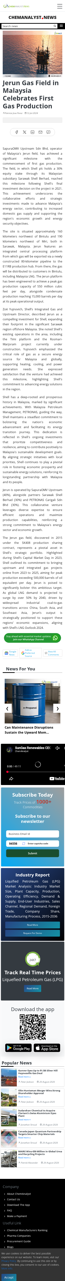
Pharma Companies (18, 1235)
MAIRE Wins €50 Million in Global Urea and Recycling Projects (40, 1153)
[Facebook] (17, 132)
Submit (32, 853)
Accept (9, 1277)
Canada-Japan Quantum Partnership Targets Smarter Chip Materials (39, 1133)
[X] (25, 132)
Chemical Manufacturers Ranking (26, 1230)
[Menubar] (59, 6)
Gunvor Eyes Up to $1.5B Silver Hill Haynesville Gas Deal (38, 1072)
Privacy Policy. (9, 1261)
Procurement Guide (18, 1241)
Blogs (10, 1247)
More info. (7, 1268)
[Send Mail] (40, 132)
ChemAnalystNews (32, 17)
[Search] (55, 26)
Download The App (18, 1205)
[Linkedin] (32, 132)
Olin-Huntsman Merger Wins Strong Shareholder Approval (39, 1092)
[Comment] (48, 132)
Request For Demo (32, 933)
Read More (32, 988)
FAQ (9, 1210)
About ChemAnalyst (18, 1193)
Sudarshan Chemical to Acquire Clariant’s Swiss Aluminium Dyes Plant (37, 1113)
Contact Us (13, 1199)
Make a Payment (16, 1216)
